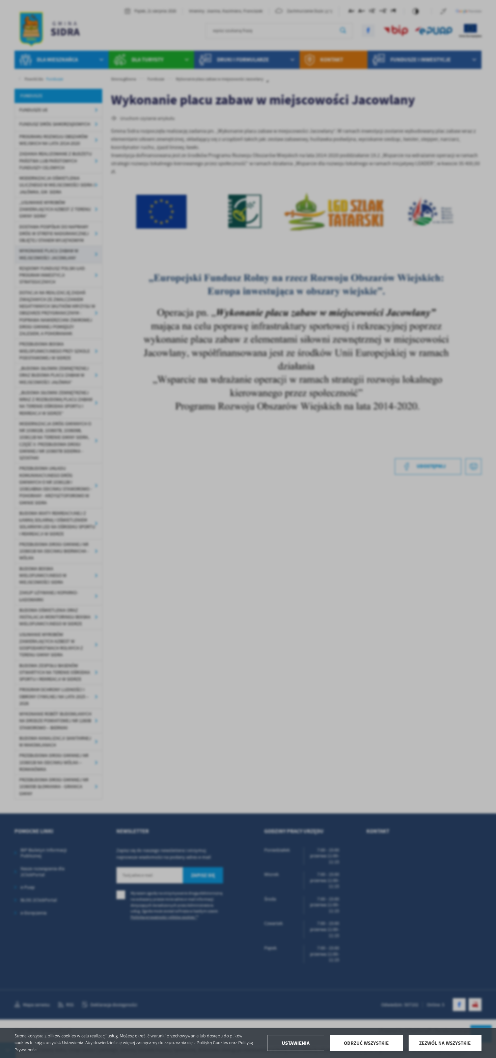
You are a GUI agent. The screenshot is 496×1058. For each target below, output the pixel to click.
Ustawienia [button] (296, 1043)
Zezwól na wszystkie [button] (445, 1043)
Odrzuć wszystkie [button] (366, 1043)
